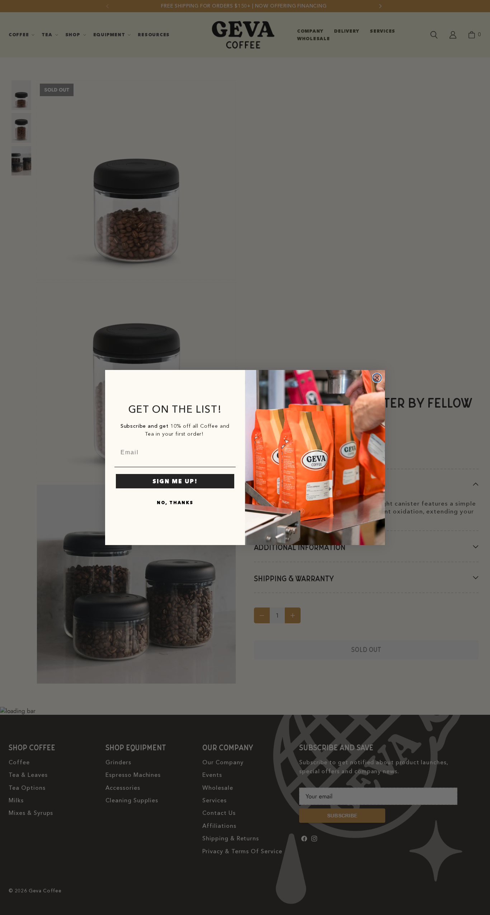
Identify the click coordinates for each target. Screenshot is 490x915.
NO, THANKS (175, 502)
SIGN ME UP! (175, 481)
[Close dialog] (377, 378)
